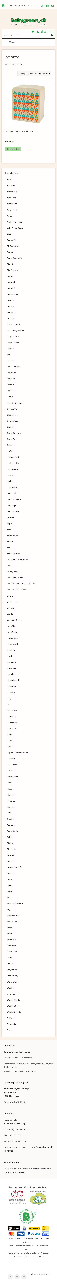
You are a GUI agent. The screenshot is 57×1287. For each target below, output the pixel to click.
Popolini (11, 801)
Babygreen (28, 22)
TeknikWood (13, 915)
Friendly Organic (15, 403)
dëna (9, 354)
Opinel (10, 746)
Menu (12, 42)
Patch (10, 771)
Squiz (9, 879)
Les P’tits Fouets (15, 578)
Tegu (9, 909)
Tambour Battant (15, 903)
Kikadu (10, 541)
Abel (9, 180)
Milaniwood (12, 644)
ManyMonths (13, 638)
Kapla (9, 523)
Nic (8, 704)
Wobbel (10, 988)
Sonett (10, 861)
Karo (9, 529)
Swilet (10, 891)
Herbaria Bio (13, 463)
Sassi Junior (13, 831)
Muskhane (12, 668)
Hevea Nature (13, 469)
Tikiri (9, 933)
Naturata (11, 692)
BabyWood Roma (15, 228)
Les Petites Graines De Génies (21, 584)
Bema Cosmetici (14, 258)
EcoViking (11, 373)
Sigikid (10, 843)
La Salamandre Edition (17, 559)
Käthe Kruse (12, 535)
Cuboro (10, 348)
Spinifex (11, 873)
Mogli (9, 656)
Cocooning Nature (15, 330)
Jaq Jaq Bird (13, 505)
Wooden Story (13, 1006)
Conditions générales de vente (17, 1052)
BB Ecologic (12, 246)
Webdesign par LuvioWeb (39, 1274)
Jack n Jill (12, 493)
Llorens (10, 608)
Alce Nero (11, 198)
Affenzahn (12, 192)
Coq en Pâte (13, 336)
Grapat (10, 427)
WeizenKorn (12, 982)
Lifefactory (12, 602)
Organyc (11, 758)
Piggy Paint (12, 777)
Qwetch (10, 819)
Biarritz (10, 264)
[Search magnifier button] (52, 35)
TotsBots (11, 939)
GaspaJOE (12, 409)
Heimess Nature (14, 457)
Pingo (10, 783)
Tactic (10, 897)
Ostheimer (12, 765)
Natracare (11, 686)
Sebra (10, 837)
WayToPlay (12, 970)
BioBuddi (11, 288)
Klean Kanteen (13, 553)
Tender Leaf (12, 921)
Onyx (9, 740)
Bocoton (11, 306)
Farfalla (10, 385)
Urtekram (11, 945)
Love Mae (11, 626)
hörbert (10, 481)
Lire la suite (13, 149)
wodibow (11, 994)
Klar (9, 547)
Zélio (9, 1018)
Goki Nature (12, 421)
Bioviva (10, 300)
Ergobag (11, 379)
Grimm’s (10, 445)
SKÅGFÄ (11, 855)
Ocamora (11, 716)
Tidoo (10, 927)
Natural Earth (13, 680)
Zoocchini (11, 1024)
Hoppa (10, 475)
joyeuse (10, 517)
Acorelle (11, 186)
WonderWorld (13, 1000)
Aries (9, 216)
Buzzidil (10, 318)
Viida (9, 958)
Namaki (10, 674)
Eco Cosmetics (14, 366)
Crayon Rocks (13, 342)
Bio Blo (10, 276)
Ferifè (10, 391)
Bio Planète (12, 270)
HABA (9, 451)
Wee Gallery (12, 976)
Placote (10, 789)
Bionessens (12, 294)
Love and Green (14, 620)
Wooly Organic (14, 1012)
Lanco (10, 565)
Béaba (10, 252)
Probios (11, 807)
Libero (10, 596)
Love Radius (13, 632)
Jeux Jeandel (13, 511)
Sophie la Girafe (14, 867)
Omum (10, 734)
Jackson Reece (14, 499)
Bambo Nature (13, 240)
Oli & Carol (12, 728)
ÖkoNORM (12, 722)
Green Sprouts (14, 433)
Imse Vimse (12, 487)
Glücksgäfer (13, 415)
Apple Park (12, 210)
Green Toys (12, 439)
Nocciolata (12, 710)
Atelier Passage (14, 222)
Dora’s (10, 360)
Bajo (9, 234)
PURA (9, 813)
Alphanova (12, 204)
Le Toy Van (12, 572)
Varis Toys (12, 951)
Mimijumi (11, 650)
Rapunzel (11, 825)
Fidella (10, 397)
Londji (10, 614)
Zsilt (9, 1030)
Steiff (9, 885)
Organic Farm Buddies (17, 752)
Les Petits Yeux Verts (17, 590)
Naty (9, 698)
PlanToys (11, 795)
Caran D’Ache (13, 324)
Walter (10, 964)
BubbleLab (12, 312)
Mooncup (11, 662)
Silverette (11, 849)
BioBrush (11, 282)
